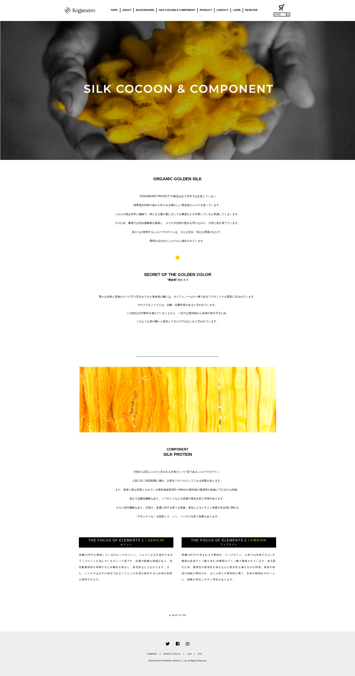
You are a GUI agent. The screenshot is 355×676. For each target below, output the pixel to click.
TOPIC (114, 10)
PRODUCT (206, 10)
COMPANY (152, 654)
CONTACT (222, 10)
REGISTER (251, 10)
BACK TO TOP (177, 615)
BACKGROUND (145, 10)
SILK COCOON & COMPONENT (177, 10)
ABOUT (126, 10)
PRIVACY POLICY (172, 654)
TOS (200, 654)
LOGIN (237, 10)
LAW (189, 654)
